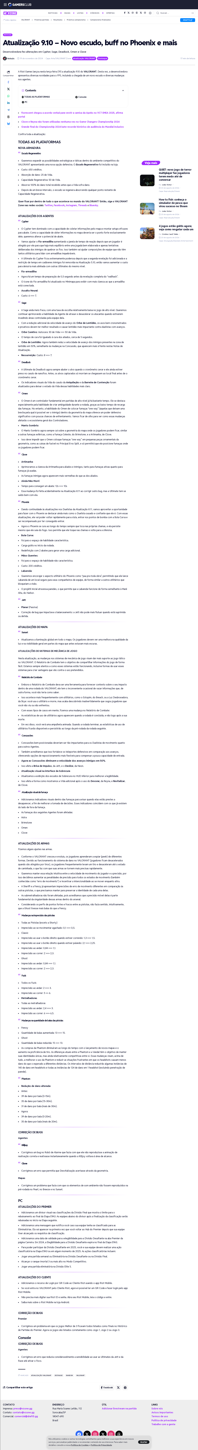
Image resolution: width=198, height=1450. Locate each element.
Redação (10, 58)
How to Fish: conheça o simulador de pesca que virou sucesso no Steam (173, 203)
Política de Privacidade (101, 1445)
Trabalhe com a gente (163, 1424)
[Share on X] (8, 89)
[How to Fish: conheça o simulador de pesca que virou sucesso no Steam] (147, 208)
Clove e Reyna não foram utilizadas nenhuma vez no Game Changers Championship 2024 (70, 121)
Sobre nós (157, 1408)
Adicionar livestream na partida (119, 1408)
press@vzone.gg (22, 1408)
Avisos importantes (162, 1412)
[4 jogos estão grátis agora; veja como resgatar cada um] (147, 233)
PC (26, 102)
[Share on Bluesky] (8, 123)
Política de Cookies (80, 1445)
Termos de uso (159, 1416)
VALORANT (25, 20)
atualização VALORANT (84, 58)
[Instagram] (132, 13)
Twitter (48, 205)
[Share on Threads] (8, 116)
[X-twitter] (87, 1434)
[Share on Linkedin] (8, 102)
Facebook (59, 205)
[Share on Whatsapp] (8, 96)
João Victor (167, 185)
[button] (143, 1442)
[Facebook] (124, 13)
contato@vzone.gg (23, 1412)
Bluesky (93, 205)
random (69, 1375)
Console (82, 97)
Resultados (57, 20)
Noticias (7, 35)
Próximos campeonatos (76, 20)
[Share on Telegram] (8, 109)
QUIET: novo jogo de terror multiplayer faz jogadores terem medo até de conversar (175, 174)
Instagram (71, 205)
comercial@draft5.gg (26, 1416)
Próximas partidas (41, 20)
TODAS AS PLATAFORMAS (37, 97)
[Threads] (136, 13)
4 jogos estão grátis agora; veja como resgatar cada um (176, 227)
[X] (128, 13)
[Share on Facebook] (8, 82)
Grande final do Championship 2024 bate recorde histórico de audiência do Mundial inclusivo (72, 126)
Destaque (102, 58)
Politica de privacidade (164, 1420)
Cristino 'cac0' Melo (170, 234)
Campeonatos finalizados (100, 20)
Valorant (80, 1375)
